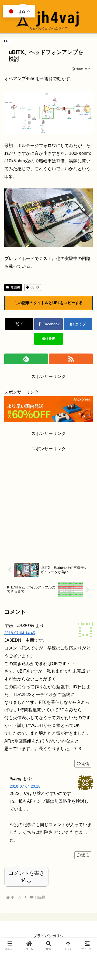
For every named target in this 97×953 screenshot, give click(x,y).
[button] (86, 754)
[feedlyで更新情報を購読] (26, 359)
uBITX (34, 287)
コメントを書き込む (26, 876)
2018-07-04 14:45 (19, 633)
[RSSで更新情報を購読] (71, 359)
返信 (85, 855)
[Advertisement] (48, 501)
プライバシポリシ (48, 936)
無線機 (15, 287)
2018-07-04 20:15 (25, 786)
